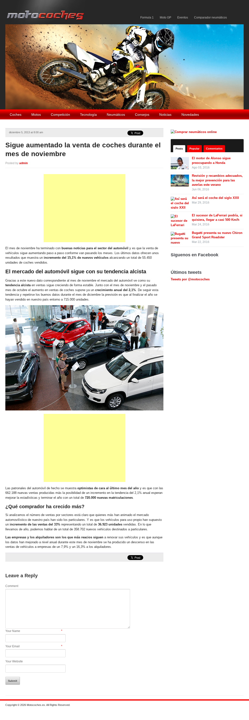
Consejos (142, 114)
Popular (194, 148)
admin (23, 163)
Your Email (12, 646)
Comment (11, 586)
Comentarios (214, 148)
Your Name (12, 631)
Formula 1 (147, 17)
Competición (60, 114)
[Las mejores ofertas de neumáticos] (194, 131)
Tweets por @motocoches (190, 279)
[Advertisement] (84, 208)
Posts (179, 148)
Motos (36, 114)
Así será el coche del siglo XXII (215, 198)
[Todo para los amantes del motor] (46, 12)
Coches (15, 114)
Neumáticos (116, 114)
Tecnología (88, 114)
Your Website (14, 661)
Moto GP (165, 17)
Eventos (182, 17)
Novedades (190, 114)
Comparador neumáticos (210, 17)
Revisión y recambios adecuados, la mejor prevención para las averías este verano (217, 180)
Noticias (165, 114)
